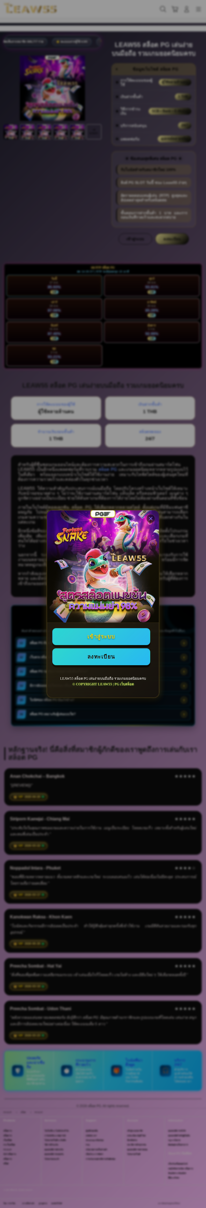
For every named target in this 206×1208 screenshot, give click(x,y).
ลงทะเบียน (101, 657)
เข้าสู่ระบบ (101, 636)
